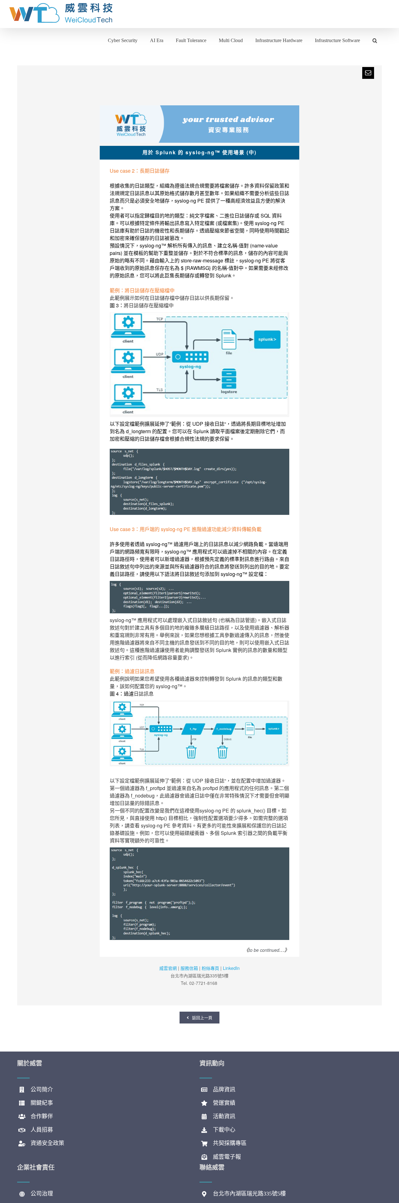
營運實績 (224, 1103)
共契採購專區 (230, 1143)
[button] (375, 40)
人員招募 (42, 1130)
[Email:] (368, 72)
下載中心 (224, 1130)
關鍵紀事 (42, 1103)
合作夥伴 (42, 1116)
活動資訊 (224, 1116)
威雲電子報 (227, 1157)
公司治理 (42, 1194)
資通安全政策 (47, 1143)
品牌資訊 (224, 1089)
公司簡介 (42, 1089)
